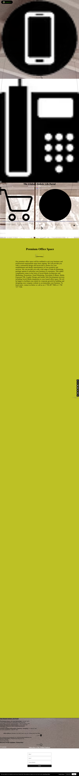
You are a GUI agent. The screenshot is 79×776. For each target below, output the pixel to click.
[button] (78, 380)
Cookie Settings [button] (61, 774)
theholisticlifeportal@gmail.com (24, 737)
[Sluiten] (77, 774)
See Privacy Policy (46, 774)
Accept (74, 774)
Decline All (68, 774)
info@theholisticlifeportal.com (17, 738)
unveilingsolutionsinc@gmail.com (8, 737)
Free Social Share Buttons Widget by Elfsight (75, 397)
